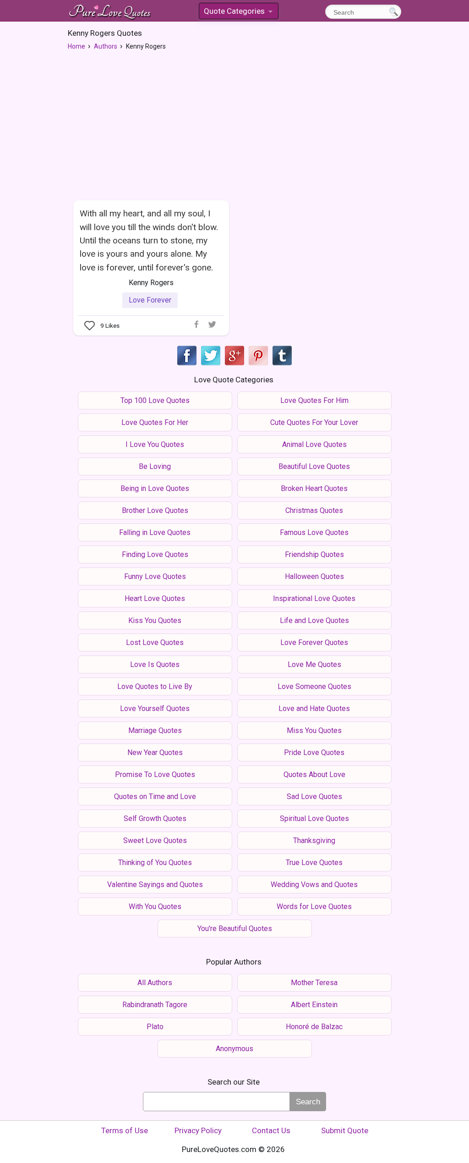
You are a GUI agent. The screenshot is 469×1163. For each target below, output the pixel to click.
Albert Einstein (314, 1004)
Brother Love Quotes (155, 510)
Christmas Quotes (314, 510)
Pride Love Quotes (314, 752)
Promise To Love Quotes (155, 774)
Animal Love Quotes (314, 444)
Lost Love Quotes (155, 642)
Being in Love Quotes (154, 488)
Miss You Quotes (314, 730)
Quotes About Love (314, 774)
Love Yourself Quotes (155, 708)
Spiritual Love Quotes (314, 818)
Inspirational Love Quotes (314, 598)
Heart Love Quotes (155, 598)
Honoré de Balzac (314, 1026)
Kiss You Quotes (154, 620)
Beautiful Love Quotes (314, 466)
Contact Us (271, 1130)
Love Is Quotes (155, 664)
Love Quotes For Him (314, 400)
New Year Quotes (155, 752)
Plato (155, 1026)
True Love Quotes (314, 862)
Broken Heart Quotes (314, 488)
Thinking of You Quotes (155, 862)
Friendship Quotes (314, 554)
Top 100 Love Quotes (155, 400)
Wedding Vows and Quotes (314, 884)
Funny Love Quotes (155, 576)
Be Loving (155, 466)
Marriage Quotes (155, 730)
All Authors (154, 982)
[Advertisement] (234, 124)
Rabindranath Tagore (154, 1004)
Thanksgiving (314, 840)
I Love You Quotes (154, 444)
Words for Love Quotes (314, 906)
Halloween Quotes (314, 576)
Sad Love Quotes (314, 796)
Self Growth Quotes (155, 818)
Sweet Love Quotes (155, 840)
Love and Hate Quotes (314, 708)
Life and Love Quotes (314, 620)
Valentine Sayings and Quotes (155, 884)
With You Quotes (155, 906)
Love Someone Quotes (314, 686)
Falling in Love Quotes (155, 532)
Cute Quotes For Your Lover (314, 422)
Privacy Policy (198, 1130)
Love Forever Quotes (314, 642)
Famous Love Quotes (314, 532)
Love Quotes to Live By (154, 686)
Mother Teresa (314, 982)
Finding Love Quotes (155, 554)
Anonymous (234, 1048)
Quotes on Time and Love (155, 796)
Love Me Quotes (314, 664)
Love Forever (150, 300)
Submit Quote (344, 1130)
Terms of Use (124, 1130)
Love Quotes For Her (154, 422)
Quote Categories (238, 12)
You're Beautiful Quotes (234, 928)
